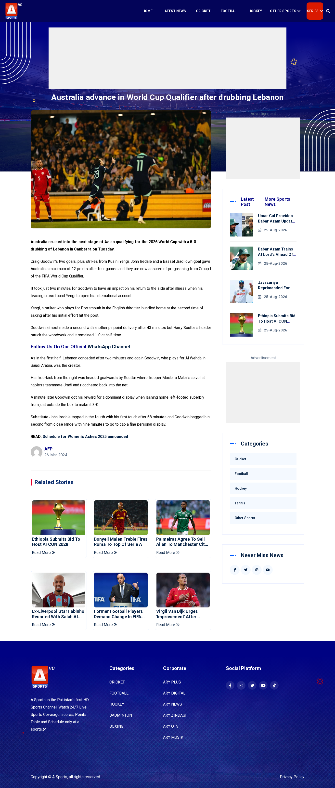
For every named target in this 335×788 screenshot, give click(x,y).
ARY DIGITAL (174, 693)
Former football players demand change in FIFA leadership (118, 614)
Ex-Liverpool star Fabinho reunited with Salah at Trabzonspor (58, 614)
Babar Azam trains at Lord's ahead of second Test (275, 254)
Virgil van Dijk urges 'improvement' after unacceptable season (178, 614)
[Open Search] (328, 11)
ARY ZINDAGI (174, 715)
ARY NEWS (172, 704)
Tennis (240, 503)
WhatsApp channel (109, 347)
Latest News (174, 11)
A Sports (59, 777)
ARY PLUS (172, 682)
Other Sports (283, 11)
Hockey (255, 11)
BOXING (116, 726)
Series (313, 11)
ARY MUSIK (173, 737)
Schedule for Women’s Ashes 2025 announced (85, 436)
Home (147, 11)
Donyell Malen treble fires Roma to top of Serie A (120, 542)
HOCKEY (116, 704)
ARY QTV (171, 726)
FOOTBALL (119, 693)
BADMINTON (120, 715)
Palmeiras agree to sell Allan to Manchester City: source (182, 542)
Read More (42, 552)
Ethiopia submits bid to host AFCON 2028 (56, 542)
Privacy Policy (292, 777)
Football (229, 11)
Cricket (203, 11)
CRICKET (117, 682)
